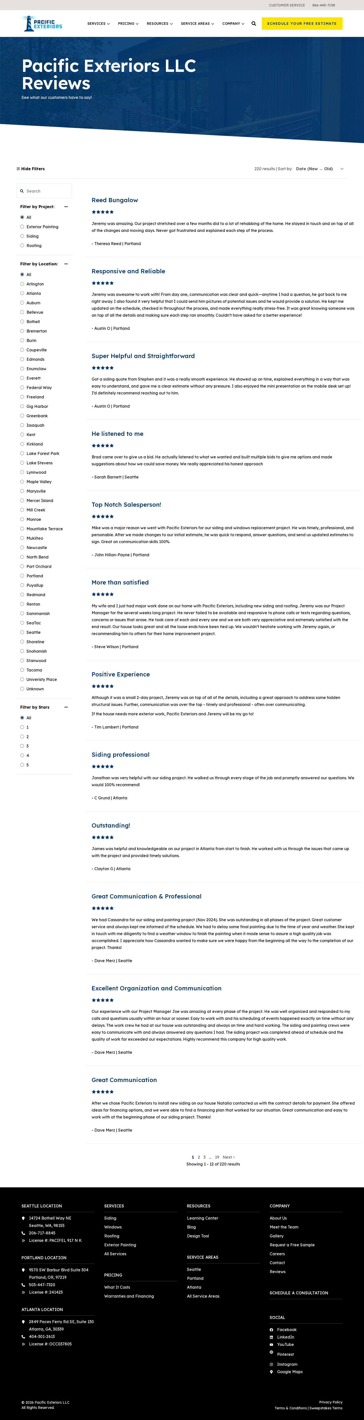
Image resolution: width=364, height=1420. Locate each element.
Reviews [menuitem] (278, 1271)
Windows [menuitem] (113, 1227)
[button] (254, 23)
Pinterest (285, 1354)
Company (231, 23)
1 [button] (193, 1157)
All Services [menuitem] (115, 1253)
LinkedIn (285, 1337)
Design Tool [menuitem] (198, 1235)
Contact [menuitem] (277, 1262)
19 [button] (217, 1157)
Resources (157, 23)
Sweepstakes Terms (326, 1408)
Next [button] (228, 1157)
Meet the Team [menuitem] (284, 1227)
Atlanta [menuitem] (194, 1287)
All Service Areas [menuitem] (203, 1296)
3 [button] (205, 1157)
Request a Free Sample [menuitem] (292, 1244)
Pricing (126, 23)
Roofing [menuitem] (111, 1235)
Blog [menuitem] (191, 1227)
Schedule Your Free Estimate (302, 23)
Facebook (287, 1329)
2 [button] (199, 1157)
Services (96, 23)
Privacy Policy (330, 1402)
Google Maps (290, 1371)
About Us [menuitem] (278, 1218)
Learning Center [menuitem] (202, 1218)
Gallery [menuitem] (277, 1235)
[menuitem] (287, 5)
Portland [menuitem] (195, 1278)
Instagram (287, 1364)
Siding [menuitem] (110, 1218)
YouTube (285, 1344)
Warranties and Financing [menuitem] (129, 1296)
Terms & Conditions (291, 1408)
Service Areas (195, 23)
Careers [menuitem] (277, 1253)
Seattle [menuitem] (194, 1269)
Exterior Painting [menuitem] (120, 1244)
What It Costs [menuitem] (117, 1287)
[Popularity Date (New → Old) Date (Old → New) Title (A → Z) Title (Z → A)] (319, 168)
